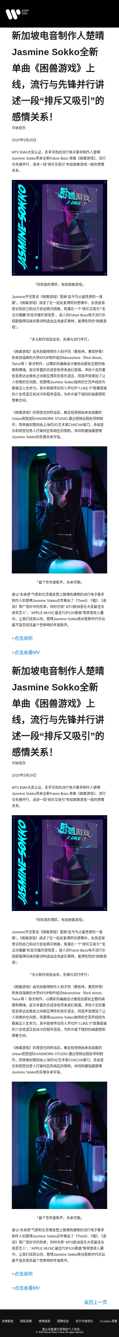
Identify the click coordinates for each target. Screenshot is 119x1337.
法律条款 (7, 1321)
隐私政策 (26, 1321)
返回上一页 (95, 1302)
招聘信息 (63, 1321)
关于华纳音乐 (84, 1321)
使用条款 (44, 1321)
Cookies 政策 (108, 1321)
